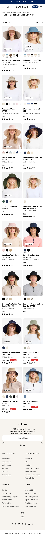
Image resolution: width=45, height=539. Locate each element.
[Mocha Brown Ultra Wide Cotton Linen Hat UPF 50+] (10, 55)
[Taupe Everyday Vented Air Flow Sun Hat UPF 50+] (10, 299)
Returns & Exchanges (32, 475)
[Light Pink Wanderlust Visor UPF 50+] (17, 104)
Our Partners (6, 493)
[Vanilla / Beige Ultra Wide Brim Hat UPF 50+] (14, 152)
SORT (38, 22)
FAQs (26, 462)
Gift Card (5, 471)
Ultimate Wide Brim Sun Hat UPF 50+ (32, 159)
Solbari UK (9, 533)
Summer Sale (6, 475)
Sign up (22, 445)
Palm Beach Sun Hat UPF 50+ (31, 354)
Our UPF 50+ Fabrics (32, 493)
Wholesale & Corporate (10, 506)
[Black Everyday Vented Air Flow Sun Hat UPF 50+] (3, 299)
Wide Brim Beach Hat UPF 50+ (31, 110)
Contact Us (28, 459)
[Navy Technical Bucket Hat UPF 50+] (7, 396)
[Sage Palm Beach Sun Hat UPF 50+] (25, 347)
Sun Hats (5, 468)
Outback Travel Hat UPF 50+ (9, 207)
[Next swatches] (20, 55)
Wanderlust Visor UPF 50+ (8, 110)
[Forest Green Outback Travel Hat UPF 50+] (3, 201)
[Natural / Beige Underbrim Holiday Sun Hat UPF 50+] (35, 55)
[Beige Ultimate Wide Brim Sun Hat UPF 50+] (32, 152)
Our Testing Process (32, 496)
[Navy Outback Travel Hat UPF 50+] (7, 201)
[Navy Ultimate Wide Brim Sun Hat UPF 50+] (25, 152)
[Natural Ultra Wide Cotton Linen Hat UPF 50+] (3, 55)
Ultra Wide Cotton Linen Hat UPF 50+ (11, 61)
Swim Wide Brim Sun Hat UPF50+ (31, 256)
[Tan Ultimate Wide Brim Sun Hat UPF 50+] (28, 152)
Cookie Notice (21, 533)
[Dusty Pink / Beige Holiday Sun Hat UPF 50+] (28, 55)
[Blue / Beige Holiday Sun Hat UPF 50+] (25, 55)
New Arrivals (6, 462)
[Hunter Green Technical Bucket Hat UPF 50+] (10, 396)
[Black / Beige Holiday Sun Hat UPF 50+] (32, 55)
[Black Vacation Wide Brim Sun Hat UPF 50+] (7, 250)
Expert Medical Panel (32, 500)
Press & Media (7, 500)
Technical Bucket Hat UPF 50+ (10, 403)
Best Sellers (6, 459)
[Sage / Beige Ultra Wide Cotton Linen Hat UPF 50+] (14, 55)
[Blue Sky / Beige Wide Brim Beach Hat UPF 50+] (28, 104)
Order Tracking (30, 471)
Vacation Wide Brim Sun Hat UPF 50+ (11, 256)
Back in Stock (7, 465)
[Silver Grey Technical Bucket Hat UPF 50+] (17, 396)
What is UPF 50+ (30, 490)
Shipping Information (32, 468)
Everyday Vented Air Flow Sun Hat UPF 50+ (11, 305)
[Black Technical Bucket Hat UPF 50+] (14, 396)
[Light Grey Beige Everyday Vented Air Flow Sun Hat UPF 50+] (7, 299)
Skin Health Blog (30, 506)
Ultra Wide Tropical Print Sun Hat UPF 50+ (32, 207)
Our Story (5, 490)
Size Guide (28, 465)
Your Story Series (31, 503)
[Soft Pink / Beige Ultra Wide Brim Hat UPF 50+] (3, 152)
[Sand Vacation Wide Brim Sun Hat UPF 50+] (10, 250)
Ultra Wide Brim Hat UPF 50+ (9, 159)
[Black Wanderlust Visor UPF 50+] (7, 104)
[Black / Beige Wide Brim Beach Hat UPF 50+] (35, 104)
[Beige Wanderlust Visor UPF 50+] (3, 104)
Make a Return (30, 478)
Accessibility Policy (37, 533)
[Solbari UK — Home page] (22, 6)
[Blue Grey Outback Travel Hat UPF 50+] (25, 396)
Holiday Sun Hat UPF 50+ (32, 60)
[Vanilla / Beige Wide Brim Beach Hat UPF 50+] (25, 104)
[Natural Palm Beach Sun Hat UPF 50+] (28, 347)
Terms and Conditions (28, 533)
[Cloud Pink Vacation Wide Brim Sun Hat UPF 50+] (3, 250)
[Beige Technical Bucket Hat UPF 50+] (3, 396)
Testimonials (6, 503)
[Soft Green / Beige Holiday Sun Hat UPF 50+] (39, 55)
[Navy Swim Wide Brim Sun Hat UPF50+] (25, 250)
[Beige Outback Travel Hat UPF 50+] (10, 201)
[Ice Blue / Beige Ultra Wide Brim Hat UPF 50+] (10, 152)
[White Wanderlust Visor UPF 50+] (10, 104)
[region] (12, 55)
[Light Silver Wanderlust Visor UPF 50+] (14, 104)
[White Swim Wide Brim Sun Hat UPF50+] (32, 250)
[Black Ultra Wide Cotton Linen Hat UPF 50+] (17, 55)
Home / (4, 12)
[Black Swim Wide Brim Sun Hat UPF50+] (28, 250)
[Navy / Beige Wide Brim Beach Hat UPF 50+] (32, 104)
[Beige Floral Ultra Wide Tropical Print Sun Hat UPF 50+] (25, 201)
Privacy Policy (15, 533)
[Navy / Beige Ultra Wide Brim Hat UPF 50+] (17, 152)
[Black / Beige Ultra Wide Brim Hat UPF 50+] (7, 152)
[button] (2, 6)
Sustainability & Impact (10, 496)
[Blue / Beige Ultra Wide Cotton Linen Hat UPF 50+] (7, 55)
